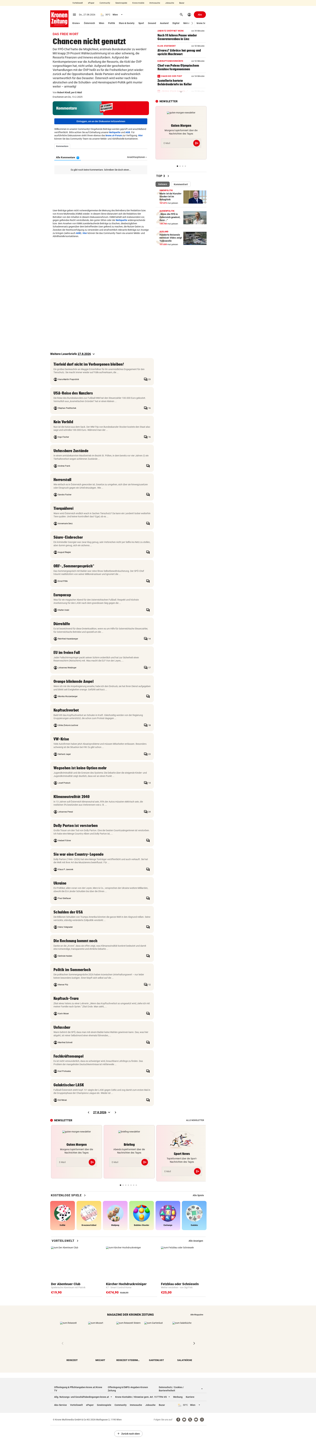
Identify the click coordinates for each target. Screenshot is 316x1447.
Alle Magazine (196, 1315)
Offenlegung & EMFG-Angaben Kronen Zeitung (128, 1389)
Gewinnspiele (121, 3)
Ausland (164, 23)
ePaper (91, 3)
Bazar (181, 3)
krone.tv (201, 23)
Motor (186, 23)
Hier (140, 135)
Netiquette (114, 132)
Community (105, 3)
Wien (101, 23)
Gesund (152, 23)
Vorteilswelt (77, 3)
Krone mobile (138, 3)
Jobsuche (169, 3)
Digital (175, 23)
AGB (127, 132)
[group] (198, 1195)
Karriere (190, 1397)
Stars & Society (126, 23)
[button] (192, 23)
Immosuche (154, 3)
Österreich (89, 23)
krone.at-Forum (114, 135)
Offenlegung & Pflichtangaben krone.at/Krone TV (78, 1389)
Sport (141, 23)
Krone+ (76, 23)
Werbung (178, 1397)
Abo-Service (60, 1405)
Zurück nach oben (128, 1434)
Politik (111, 23)
